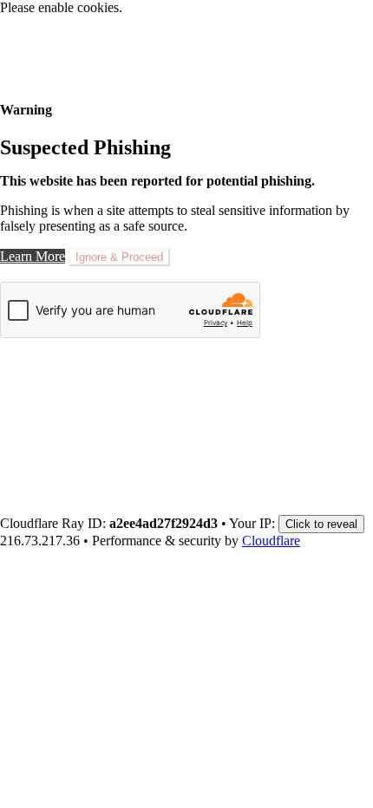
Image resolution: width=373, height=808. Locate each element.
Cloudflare (271, 540)
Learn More (32, 256)
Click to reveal (321, 524)
